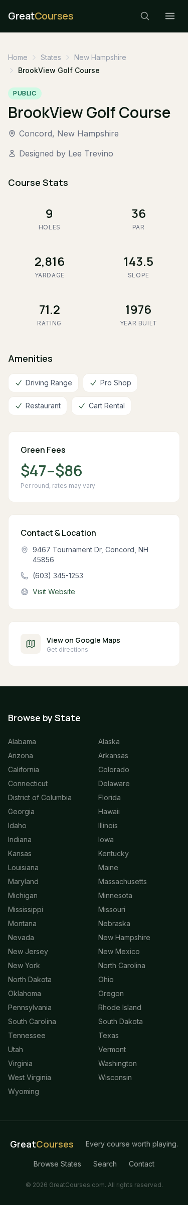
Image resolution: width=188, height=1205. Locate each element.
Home (18, 57)
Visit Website (54, 591)
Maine (108, 867)
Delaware (114, 783)
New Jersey (28, 951)
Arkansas (113, 755)
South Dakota (120, 1021)
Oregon (111, 993)
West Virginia (29, 1077)
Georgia (21, 811)
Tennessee (27, 1035)
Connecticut (28, 783)
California (23, 769)
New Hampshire (100, 57)
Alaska (109, 741)
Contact (141, 1164)
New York (24, 965)
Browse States (57, 1164)
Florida (109, 797)
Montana (22, 923)
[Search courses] (145, 16)
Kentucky (113, 853)
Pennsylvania (30, 1007)
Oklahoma (24, 993)
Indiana (20, 839)
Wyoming (23, 1091)
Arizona (20, 755)
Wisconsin (115, 1077)
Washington (117, 1063)
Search (105, 1164)
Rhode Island (119, 1007)
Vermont (112, 1049)
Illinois (108, 825)
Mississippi (25, 909)
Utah (15, 1049)
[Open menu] (170, 16)
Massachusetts (122, 881)
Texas (108, 1035)
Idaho (17, 825)
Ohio (106, 979)
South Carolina (32, 1021)
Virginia (20, 1063)
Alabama (22, 741)
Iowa (106, 839)
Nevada (21, 937)
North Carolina (121, 965)
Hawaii (109, 811)
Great (42, 1144)
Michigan (23, 895)
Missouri (111, 909)
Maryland (23, 881)
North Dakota (30, 979)
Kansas (20, 853)
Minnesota (115, 895)
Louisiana (23, 867)
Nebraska (114, 923)
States (51, 57)
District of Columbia (40, 797)
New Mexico (119, 951)
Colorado (113, 769)
